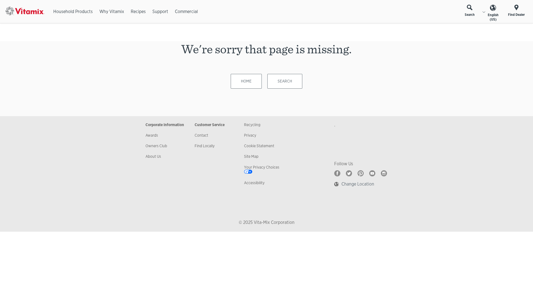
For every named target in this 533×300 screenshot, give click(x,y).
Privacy (250, 135)
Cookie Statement (259, 145)
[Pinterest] (361, 173)
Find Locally (205, 145)
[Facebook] (337, 173)
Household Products (73, 11)
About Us (153, 156)
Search (470, 14)
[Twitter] (349, 173)
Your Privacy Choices (261, 167)
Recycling (252, 124)
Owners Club (156, 145)
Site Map (251, 156)
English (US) (493, 17)
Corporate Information (164, 124)
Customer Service (210, 124)
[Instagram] (384, 173)
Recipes (138, 11)
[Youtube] (372, 173)
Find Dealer (516, 14)
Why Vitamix (111, 11)
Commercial (186, 11)
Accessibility (254, 182)
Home (246, 81)
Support (160, 11)
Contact (201, 135)
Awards (151, 135)
